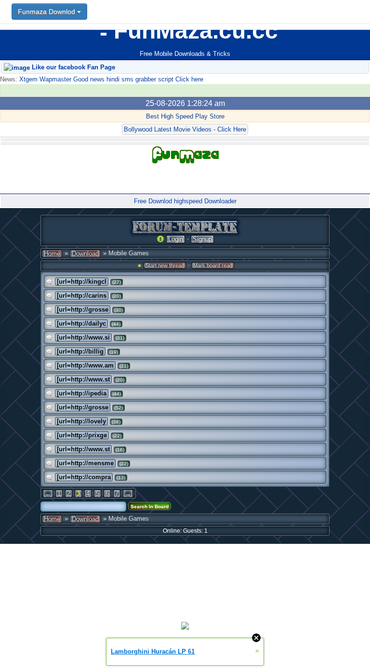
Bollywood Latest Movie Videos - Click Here (185, 129)
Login (175, 239)
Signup (202, 239)
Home (52, 253)
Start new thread (164, 265)
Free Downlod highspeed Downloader (185, 201)
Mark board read (212, 265)
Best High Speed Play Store (185, 116)
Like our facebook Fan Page (72, 67)
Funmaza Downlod (47, 11)
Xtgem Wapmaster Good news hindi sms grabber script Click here (110, 79)
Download (85, 253)
